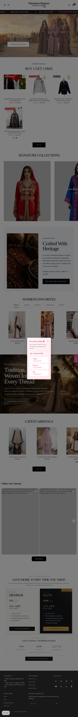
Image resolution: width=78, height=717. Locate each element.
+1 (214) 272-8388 (37, 367)
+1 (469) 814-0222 (37, 374)
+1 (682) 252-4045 (37, 361)
